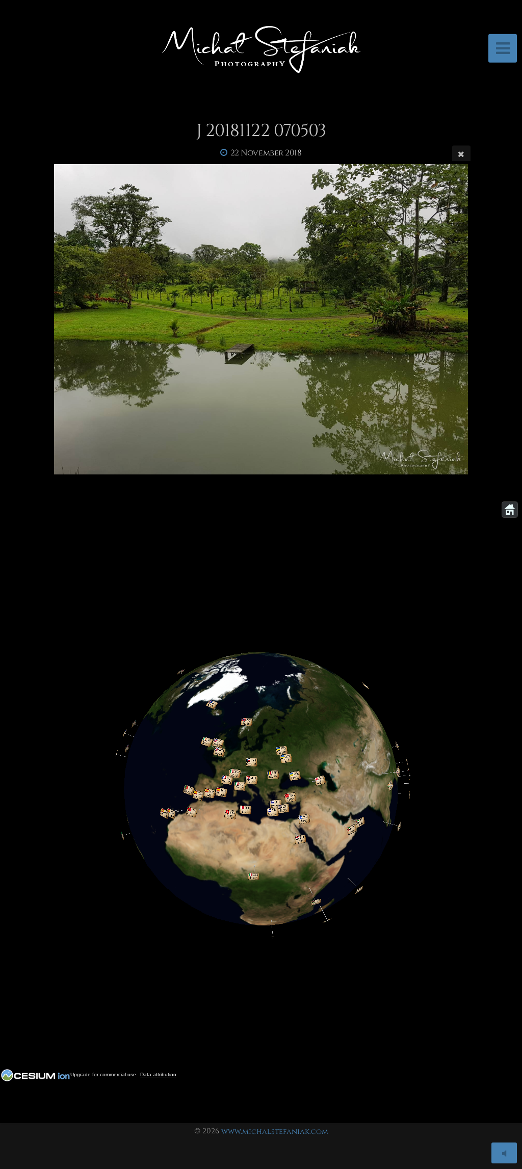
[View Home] (510, 509)
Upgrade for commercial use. (104, 1074)
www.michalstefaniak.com (274, 1131)
